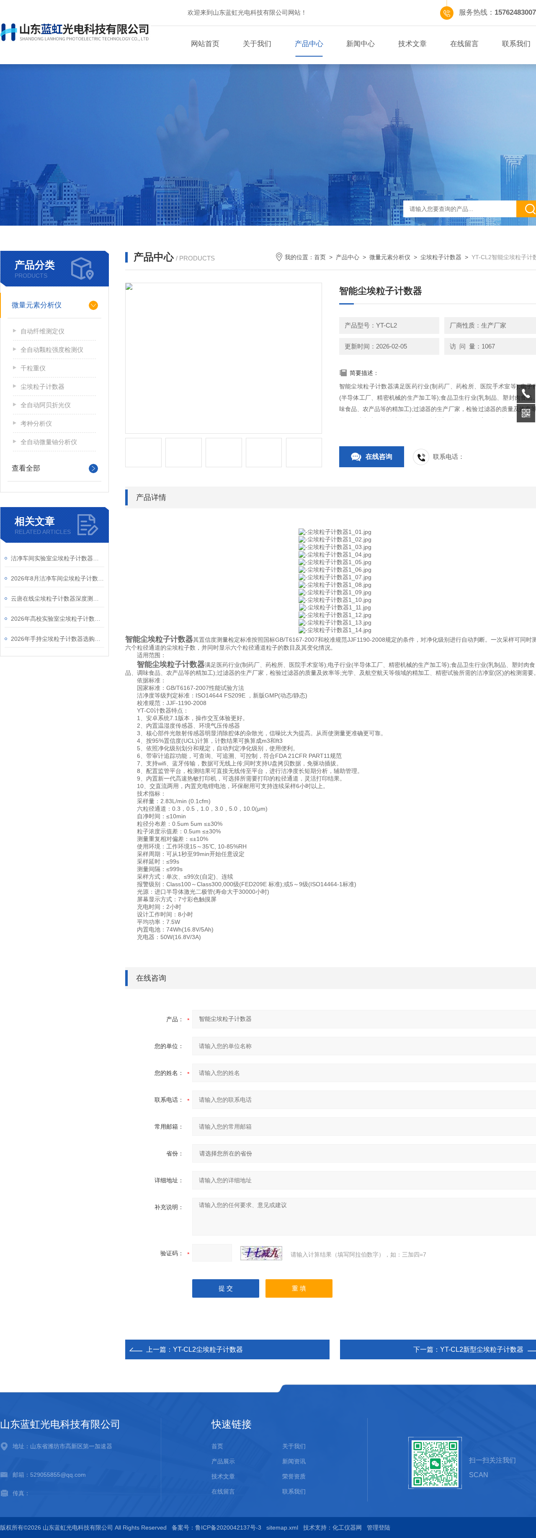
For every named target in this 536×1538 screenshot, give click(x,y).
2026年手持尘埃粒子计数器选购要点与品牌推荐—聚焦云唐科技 (57, 638)
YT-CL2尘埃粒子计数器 (208, 1349)
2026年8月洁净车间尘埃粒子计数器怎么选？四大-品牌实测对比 (57, 578)
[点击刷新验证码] (261, 1253)
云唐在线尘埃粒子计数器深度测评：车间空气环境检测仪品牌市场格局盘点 (57, 598)
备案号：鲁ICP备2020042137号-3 (216, 1527)
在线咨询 (379, 456)
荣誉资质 (294, 1476)
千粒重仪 (33, 368)
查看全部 (26, 468)
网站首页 (205, 44)
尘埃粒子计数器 (42, 386)
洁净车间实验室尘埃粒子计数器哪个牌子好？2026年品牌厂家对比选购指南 (57, 558)
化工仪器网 (347, 1527)
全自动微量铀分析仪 (49, 441)
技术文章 (412, 44)
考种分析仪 (36, 423)
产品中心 (309, 44)
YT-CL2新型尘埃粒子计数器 (481, 1349)
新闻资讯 (294, 1461)
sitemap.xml (282, 1527)
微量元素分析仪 (37, 305)
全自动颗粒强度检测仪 (52, 349)
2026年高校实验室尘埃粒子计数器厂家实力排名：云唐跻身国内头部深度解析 (57, 618)
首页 (320, 257)
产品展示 (223, 1461)
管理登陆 (378, 1527)
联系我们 (294, 1491)
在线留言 (464, 44)
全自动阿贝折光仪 (46, 405)
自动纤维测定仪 (42, 331)
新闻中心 (360, 44)
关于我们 (257, 44)
